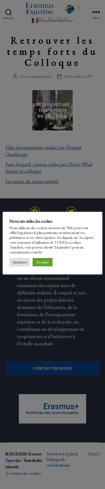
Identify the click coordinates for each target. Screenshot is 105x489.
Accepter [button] (42, 262)
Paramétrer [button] (20, 262)
